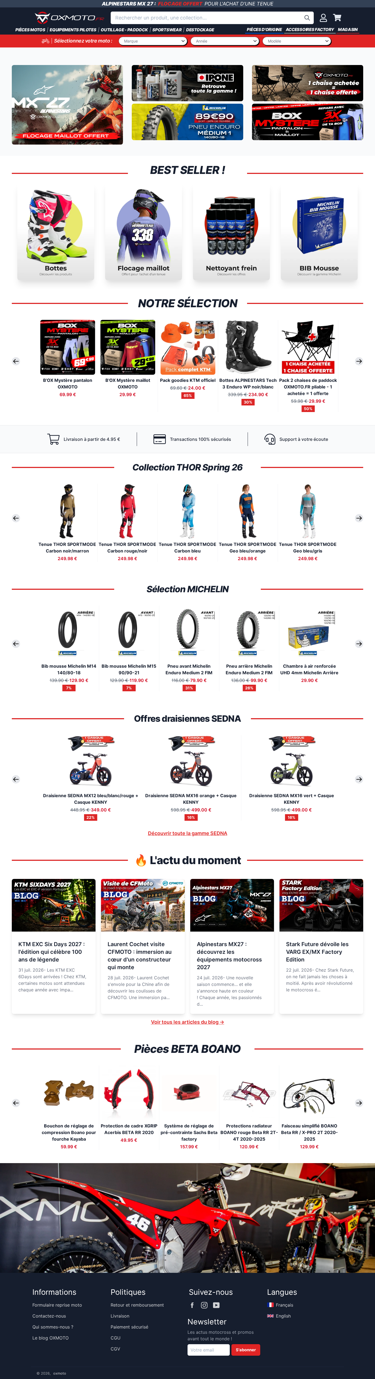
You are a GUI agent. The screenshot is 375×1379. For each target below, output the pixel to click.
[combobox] (212, 18)
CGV (115, 1349)
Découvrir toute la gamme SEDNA (187, 833)
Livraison (120, 1316)
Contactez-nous (49, 1316)
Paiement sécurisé (129, 1327)
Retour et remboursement (137, 1305)
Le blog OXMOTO (50, 1338)
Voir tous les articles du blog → (187, 1022)
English (283, 1316)
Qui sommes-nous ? (52, 1327)
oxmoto (59, 1373)
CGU (116, 1338)
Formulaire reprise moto (57, 1305)
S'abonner (246, 1349)
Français (284, 1305)
